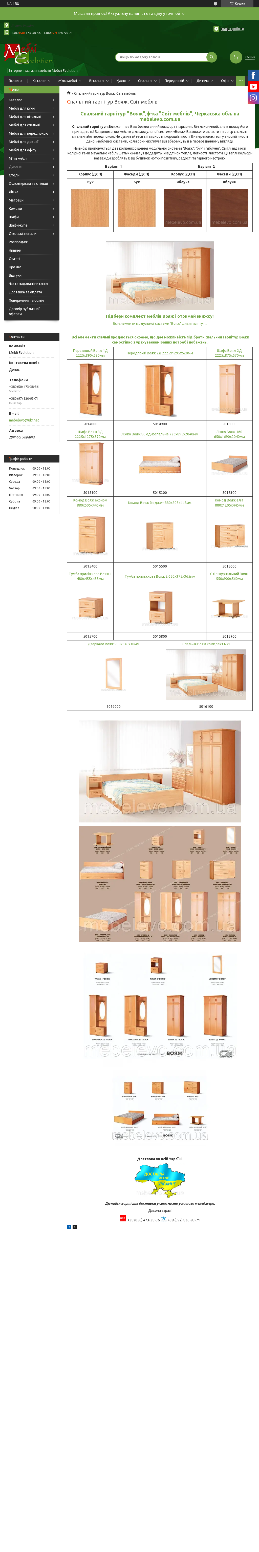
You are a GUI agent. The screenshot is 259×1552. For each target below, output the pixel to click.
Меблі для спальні (24, 125)
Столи (14, 175)
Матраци (16, 200)
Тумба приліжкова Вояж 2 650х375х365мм (160, 576)
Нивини (15, 250)
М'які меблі (67, 81)
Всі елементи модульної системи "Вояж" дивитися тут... (160, 323)
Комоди (15, 209)
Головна (15, 81)
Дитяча (203, 81)
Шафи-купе (18, 225)
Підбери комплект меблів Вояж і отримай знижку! (160, 316)
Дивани (15, 167)
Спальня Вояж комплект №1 (206, 644)
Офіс (225, 81)
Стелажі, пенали (22, 234)
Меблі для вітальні (25, 117)
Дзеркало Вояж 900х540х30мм (113, 644)
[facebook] (69, 1228)
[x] (75, 1228)
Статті (14, 259)
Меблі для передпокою (28, 133)
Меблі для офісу (22, 150)
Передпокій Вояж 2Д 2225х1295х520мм (160, 353)
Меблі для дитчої (23, 142)
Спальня (145, 81)
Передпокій (174, 81)
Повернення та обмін (26, 300)
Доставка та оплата (25, 292)
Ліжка (13, 192)
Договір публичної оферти (24, 311)
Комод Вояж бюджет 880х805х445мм (159, 503)
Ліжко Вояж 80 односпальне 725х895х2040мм (159, 434)
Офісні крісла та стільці (28, 184)
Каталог (39, 81)
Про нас (15, 267)
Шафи (14, 217)
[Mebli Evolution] (33, 54)
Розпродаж (18, 242)
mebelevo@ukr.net (24, 420)
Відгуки (15, 275)
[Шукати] (211, 57)
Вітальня (96, 81)
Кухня (121, 81)
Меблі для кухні (22, 108)
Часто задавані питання (28, 284)
